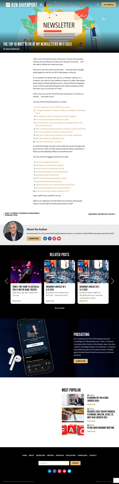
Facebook (50, 238)
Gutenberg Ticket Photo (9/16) (47, 175)
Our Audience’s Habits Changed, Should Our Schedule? (56, 116)
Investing (60, 455)
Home (24, 455)
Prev (6, 281)
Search (98, 4)
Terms (109, 481)
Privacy (104, 481)
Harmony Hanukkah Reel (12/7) (47, 162)
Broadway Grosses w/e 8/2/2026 (56, 288)
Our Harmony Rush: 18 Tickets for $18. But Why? (54, 132)
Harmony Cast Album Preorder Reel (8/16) (52, 172)
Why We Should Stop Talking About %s (50, 138)
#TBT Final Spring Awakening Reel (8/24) (51, 178)
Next (112, 281)
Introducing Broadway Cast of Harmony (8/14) (53, 188)
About (31, 455)
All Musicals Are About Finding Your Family (93, 288)
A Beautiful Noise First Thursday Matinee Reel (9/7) (55, 185)
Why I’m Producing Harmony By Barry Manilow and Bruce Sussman (61, 129)
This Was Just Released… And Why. (49, 142)
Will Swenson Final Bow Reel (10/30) (49, 165)
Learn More (34, 238)
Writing (50, 455)
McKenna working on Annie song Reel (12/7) (52, 191)
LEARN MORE (81, 361)
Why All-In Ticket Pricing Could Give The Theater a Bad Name (59, 135)
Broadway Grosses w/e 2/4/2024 (101, 214)
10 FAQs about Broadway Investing (100, 427)
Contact (93, 455)
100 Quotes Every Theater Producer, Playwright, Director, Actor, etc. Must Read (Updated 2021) (101, 414)
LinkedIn (45, 238)
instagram (54, 238)
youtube (59, 238)
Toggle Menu (41, 4)
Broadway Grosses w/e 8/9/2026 (22, 288)
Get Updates (109, 5)
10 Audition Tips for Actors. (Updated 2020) (98, 399)
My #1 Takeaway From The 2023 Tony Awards (53, 107)
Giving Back (82, 455)
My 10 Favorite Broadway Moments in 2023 (52, 119)
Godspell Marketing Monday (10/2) (49, 181)
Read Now (17, 301)
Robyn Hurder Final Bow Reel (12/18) (50, 168)
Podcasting (71, 455)
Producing (40, 455)
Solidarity (98, 481)
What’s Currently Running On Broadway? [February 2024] (22, 214)
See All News (59, 308)
